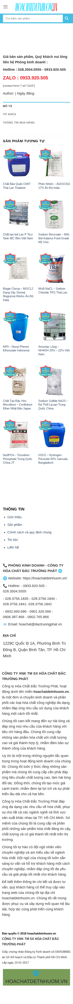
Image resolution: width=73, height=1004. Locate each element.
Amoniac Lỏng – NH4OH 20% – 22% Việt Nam (53, 350)
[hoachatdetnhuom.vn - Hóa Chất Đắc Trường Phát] (37, 7)
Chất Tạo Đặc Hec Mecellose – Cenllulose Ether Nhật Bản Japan (17, 404)
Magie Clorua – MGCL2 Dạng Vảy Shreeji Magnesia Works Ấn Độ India (18, 294)
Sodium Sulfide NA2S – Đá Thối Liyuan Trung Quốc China (53, 404)
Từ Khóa (9, 114)
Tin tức (12, 540)
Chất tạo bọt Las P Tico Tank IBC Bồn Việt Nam (18, 236)
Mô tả (7, 106)
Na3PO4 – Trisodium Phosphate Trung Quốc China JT (17, 458)
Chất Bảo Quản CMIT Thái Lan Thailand (17, 185)
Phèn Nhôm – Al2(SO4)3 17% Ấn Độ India (54, 185)
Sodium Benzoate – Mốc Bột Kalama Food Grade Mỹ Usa (54, 238)
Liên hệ (13, 547)
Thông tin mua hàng (19, 122)
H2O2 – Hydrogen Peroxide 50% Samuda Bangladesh (53, 458)
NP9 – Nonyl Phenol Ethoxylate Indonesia (16, 348)
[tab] (36, 106)
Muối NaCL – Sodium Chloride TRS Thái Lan (52, 290)
